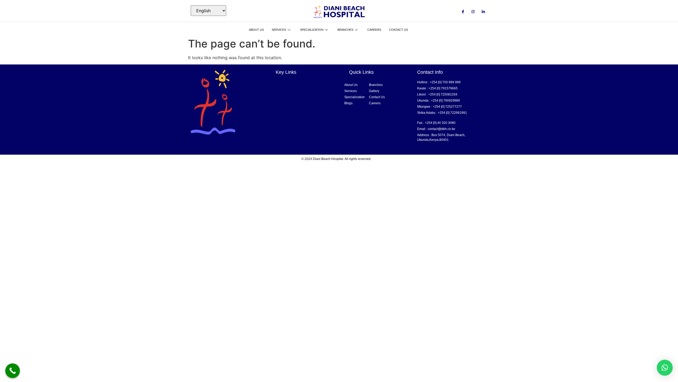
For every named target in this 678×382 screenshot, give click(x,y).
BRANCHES (345, 29)
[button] (665, 368)
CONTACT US (398, 29)
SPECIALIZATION (311, 29)
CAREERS (374, 29)
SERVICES (279, 29)
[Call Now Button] (12, 370)
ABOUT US (256, 29)
